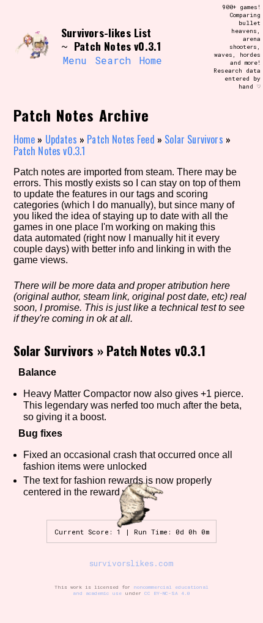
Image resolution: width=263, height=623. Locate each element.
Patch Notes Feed (121, 139)
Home (150, 60)
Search (113, 60)
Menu (74, 60)
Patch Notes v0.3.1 (49, 151)
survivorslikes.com (131, 563)
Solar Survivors (194, 139)
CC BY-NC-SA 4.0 (167, 593)
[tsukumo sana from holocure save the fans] (31, 47)
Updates (61, 139)
